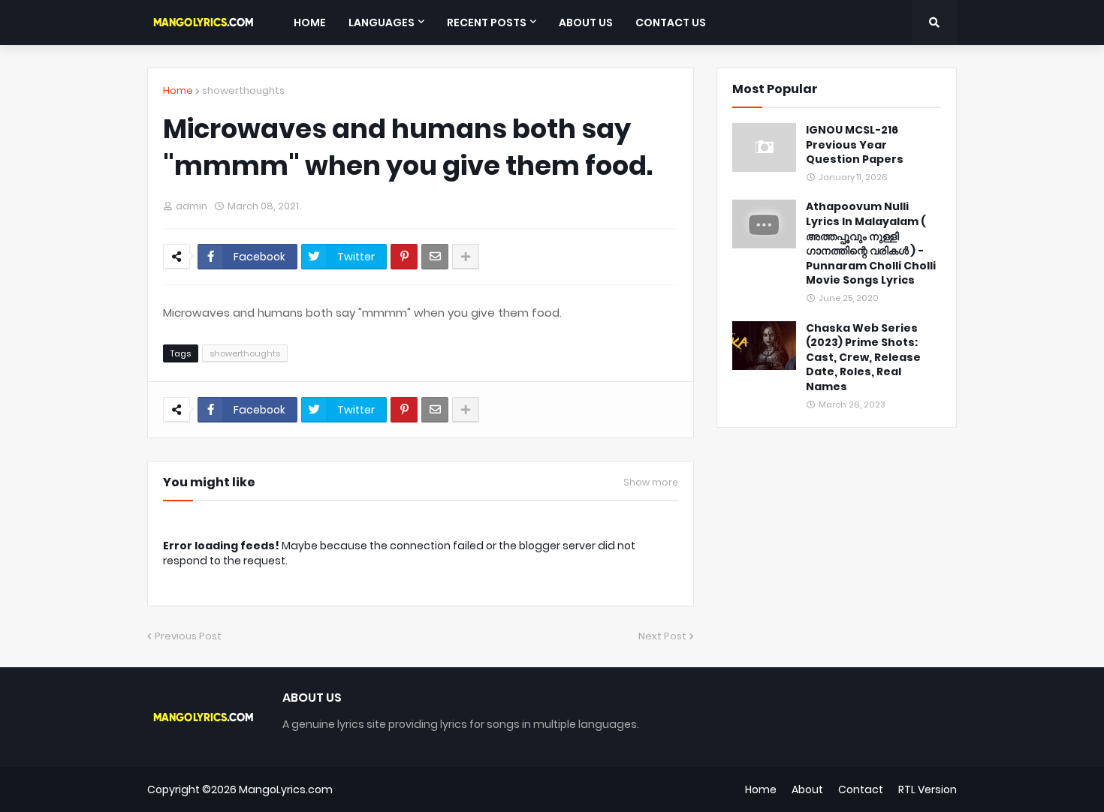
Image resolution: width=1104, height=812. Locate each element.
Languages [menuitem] (381, 22)
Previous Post (188, 636)
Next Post (662, 636)
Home (178, 90)
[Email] (434, 256)
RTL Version (927, 789)
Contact (860, 789)
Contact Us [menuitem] (670, 22)
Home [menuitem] (310, 22)
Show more (650, 483)
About (807, 789)
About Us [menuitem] (586, 22)
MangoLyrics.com (286, 789)
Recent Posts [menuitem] (486, 22)
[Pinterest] (404, 256)
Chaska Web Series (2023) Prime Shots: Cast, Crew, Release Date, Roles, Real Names (863, 357)
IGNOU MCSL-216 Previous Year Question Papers (854, 145)
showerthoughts (243, 90)
